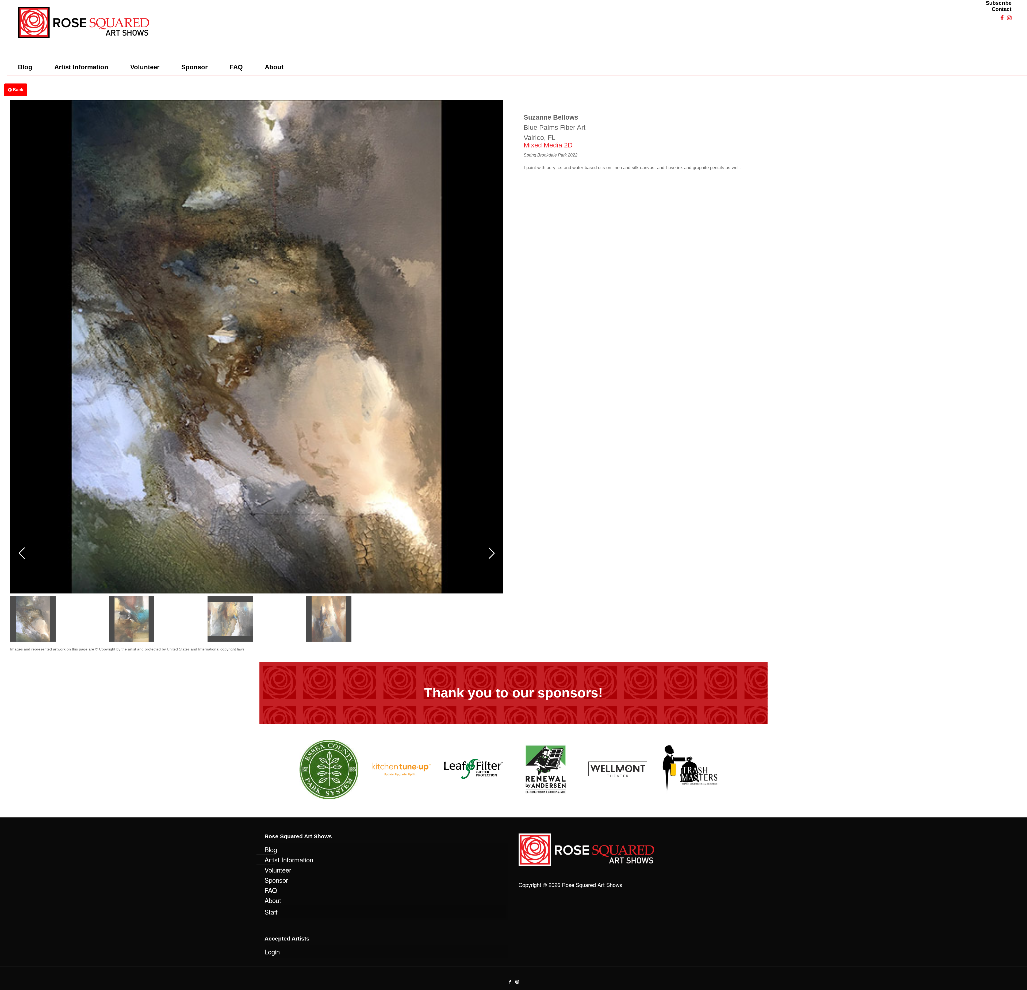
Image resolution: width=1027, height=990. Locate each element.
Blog (271, 849)
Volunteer (278, 869)
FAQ (271, 890)
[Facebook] (510, 981)
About (273, 900)
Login (272, 951)
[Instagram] (517, 981)
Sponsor (276, 880)
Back (17, 89)
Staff (271, 911)
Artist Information (289, 859)
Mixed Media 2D (548, 145)
